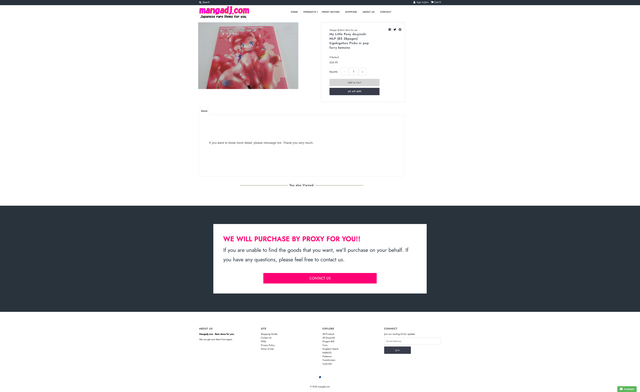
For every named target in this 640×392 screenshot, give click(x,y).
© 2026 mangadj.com (320, 386)
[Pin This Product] (400, 30)
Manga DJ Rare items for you (344, 30)
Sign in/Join (421, 2)
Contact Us (266, 337)
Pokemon (327, 356)
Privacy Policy (268, 345)
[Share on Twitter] (395, 30)
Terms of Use (267, 348)
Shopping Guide (269, 334)
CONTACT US (320, 278)
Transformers (328, 360)
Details (204, 110)
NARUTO (327, 352)
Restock (335, 57)
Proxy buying (331, 12)
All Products (328, 334)
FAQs (263, 341)
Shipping (351, 12)
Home (294, 12)
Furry (325, 345)
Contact (386, 12)
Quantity (334, 71)
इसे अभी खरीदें (354, 91)
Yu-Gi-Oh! (327, 364)
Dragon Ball (328, 341)
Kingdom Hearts (330, 348)
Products (310, 12)
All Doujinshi (328, 337)
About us (369, 12)
